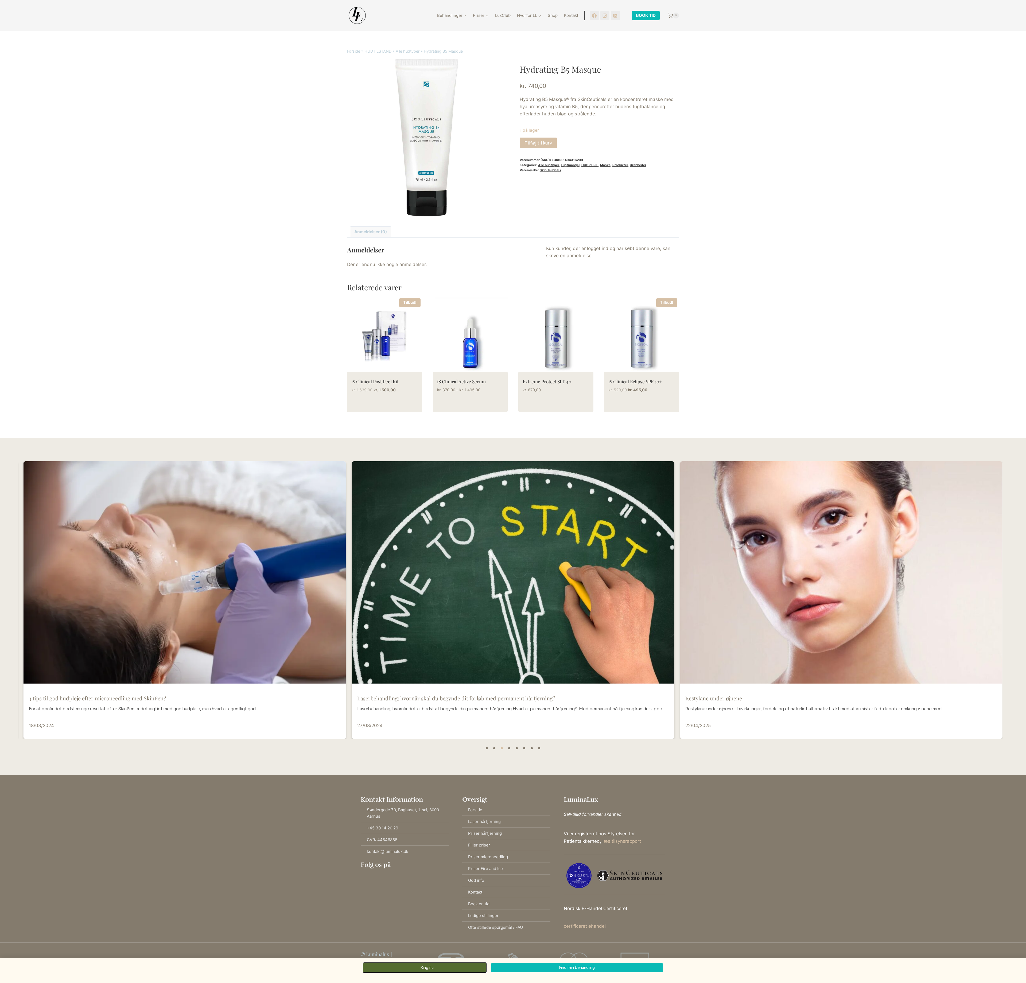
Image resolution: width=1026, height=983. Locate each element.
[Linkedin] (393, 873)
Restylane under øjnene (385, 698)
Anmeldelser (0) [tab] (370, 231)
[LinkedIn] (615, 15)
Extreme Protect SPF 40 (547, 381)
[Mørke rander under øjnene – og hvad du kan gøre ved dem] (841, 572)
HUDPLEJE (589, 165)
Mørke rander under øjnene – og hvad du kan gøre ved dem (756, 698)
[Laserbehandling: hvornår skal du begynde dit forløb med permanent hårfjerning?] (185, 572)
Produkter (620, 165)
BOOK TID (646, 15)
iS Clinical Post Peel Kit (375, 381)
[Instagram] (604, 15)
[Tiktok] (383, 873)
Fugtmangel (570, 165)
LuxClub (503, 15)
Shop (553, 15)
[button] (487, 748)
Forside (353, 51)
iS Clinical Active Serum (461, 381)
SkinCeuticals (550, 170)
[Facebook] (594, 15)
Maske (605, 165)
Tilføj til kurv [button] (368, 407)
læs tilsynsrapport (622, 841)
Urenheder (638, 165)
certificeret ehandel (585, 926)
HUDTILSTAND (377, 51)
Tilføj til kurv (538, 143)
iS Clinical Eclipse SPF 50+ (635, 381)
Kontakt (571, 15)
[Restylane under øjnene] (513, 572)
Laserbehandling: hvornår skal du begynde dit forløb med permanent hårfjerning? (128, 698)
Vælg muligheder (457, 407)
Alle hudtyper (407, 51)
